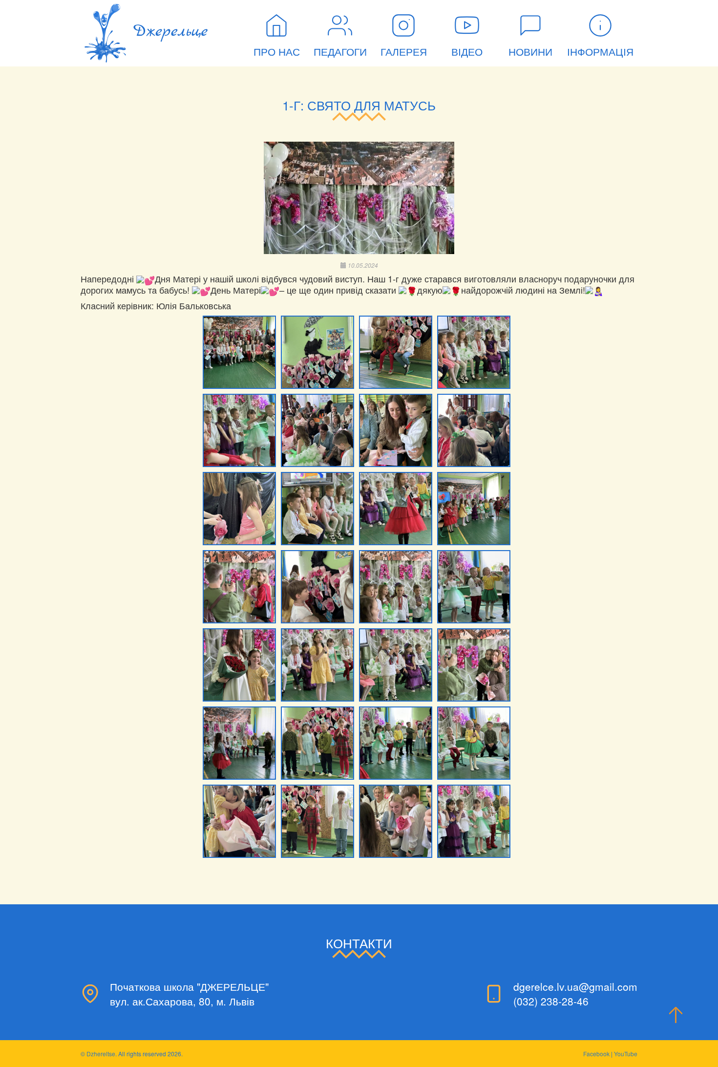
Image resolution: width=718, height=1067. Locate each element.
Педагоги (340, 52)
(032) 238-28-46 (551, 1001)
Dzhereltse (100, 1053)
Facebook (596, 1053)
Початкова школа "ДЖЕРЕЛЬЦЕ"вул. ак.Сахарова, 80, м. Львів (189, 993)
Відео (467, 52)
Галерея (403, 52)
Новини (530, 52)
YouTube (625, 1053)
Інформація (600, 52)
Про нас (276, 52)
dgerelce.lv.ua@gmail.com (575, 986)
